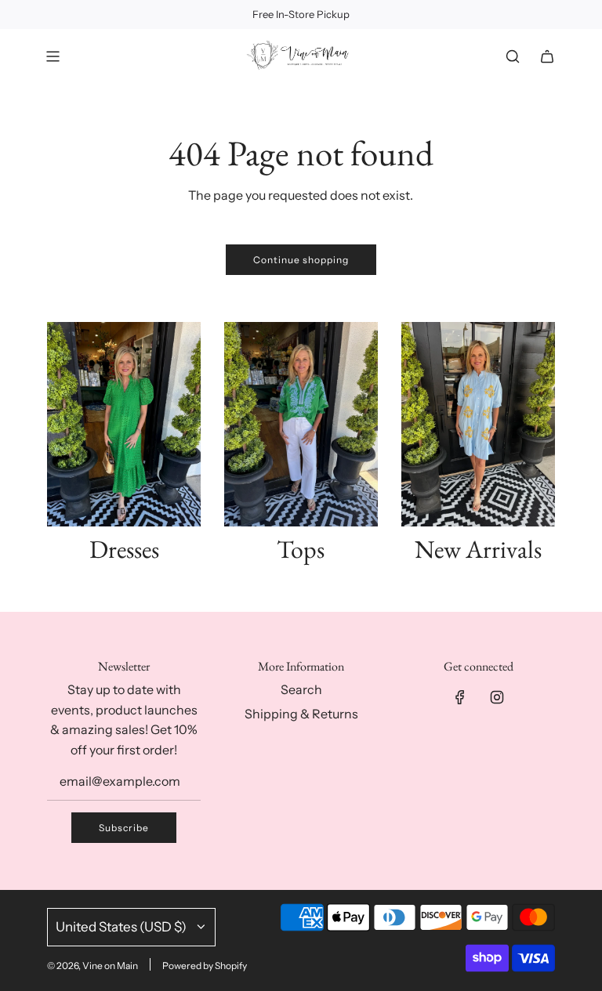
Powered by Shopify (204, 965)
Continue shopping (301, 260)
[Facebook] (460, 697)
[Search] (512, 56)
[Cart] (547, 56)
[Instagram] (497, 697)
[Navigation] (52, 56)
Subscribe (124, 828)
